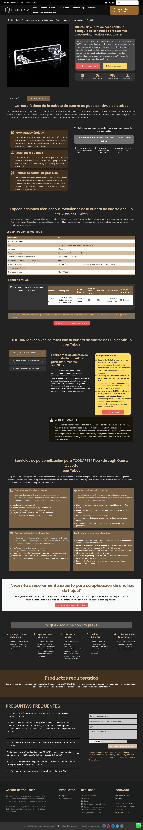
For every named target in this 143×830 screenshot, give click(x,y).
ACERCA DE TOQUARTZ (20, 790)
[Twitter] (110, 3)
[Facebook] (106, 3)
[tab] (16, 98)
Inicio (12, 20)
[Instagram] (113, 3)
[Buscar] (137, 3)
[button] (124, 10)
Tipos (18, 20)
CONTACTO (122, 790)
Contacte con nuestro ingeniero (71, 605)
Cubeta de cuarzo (29, 20)
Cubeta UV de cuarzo (46, 20)
